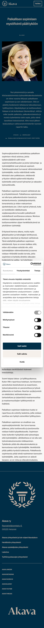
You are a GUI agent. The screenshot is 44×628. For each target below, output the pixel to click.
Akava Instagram (8, 574)
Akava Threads (7, 594)
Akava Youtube (7, 589)
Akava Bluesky (7, 584)
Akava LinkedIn (7, 570)
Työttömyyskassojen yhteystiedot (15, 557)
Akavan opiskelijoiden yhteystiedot (15, 547)
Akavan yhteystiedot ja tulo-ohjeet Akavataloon (20, 537)
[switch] (37, 319)
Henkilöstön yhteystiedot (11, 542)
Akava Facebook (7, 579)
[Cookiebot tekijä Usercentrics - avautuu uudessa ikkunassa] (31, 264)
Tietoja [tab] (37, 271)
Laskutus (5, 552)
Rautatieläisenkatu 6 (12, 526)
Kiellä (22, 362)
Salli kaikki (22, 346)
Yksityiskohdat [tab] (23, 271)
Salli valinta (22, 354)
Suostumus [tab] (8, 271)
